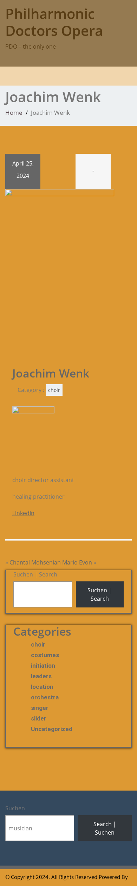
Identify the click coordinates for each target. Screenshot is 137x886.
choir (54, 390)
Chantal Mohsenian (35, 562)
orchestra (45, 697)
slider (38, 718)
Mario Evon (77, 562)
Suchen (15, 808)
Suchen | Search (35, 574)
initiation (43, 665)
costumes (45, 655)
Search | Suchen (104, 828)
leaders (41, 676)
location (42, 686)
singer (39, 707)
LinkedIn (23, 513)
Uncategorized (51, 728)
